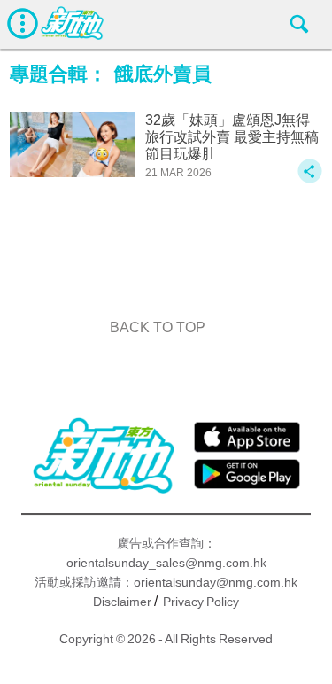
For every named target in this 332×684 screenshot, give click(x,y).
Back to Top (157, 327)
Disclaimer (122, 602)
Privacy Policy (201, 602)
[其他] (310, 179)
